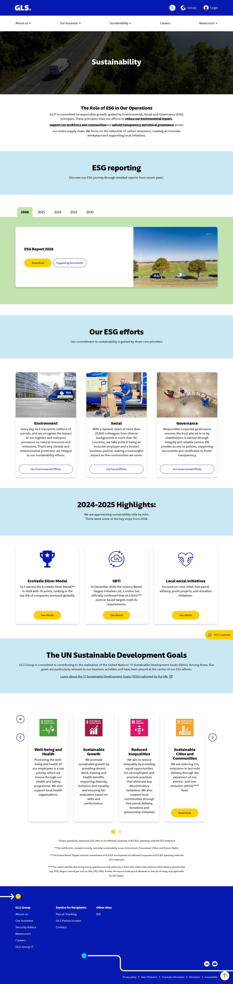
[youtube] (215, 964)
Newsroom (23, 934)
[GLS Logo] (23, 7)
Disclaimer (194, 977)
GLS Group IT (24, 947)
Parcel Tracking (66, 914)
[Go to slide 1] (113, 831)
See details (47, 615)
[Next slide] (213, 737)
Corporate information (173, 977)
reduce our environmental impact (148, 119)
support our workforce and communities (78, 125)
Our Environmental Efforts (46, 469)
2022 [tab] (73, 212)
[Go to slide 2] (119, 831)
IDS (98, 914)
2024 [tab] (57, 212)
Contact (61, 927)
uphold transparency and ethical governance (143, 125)
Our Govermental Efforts (187, 469)
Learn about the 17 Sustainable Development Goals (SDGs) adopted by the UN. (114, 676)
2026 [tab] (25, 212)
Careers (20, 940)
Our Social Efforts (116, 469)
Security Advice (25, 927)
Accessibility (211, 977)
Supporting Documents (69, 263)
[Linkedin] (207, 964)
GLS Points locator (68, 921)
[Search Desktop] (172, 8)
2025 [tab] (41, 212)
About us (21, 914)
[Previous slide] (20, 737)
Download (38, 263)
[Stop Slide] (20, 719)
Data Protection (149, 977)
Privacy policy (129, 977)
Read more (184, 812)
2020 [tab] (90, 212)
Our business (24, 921)
